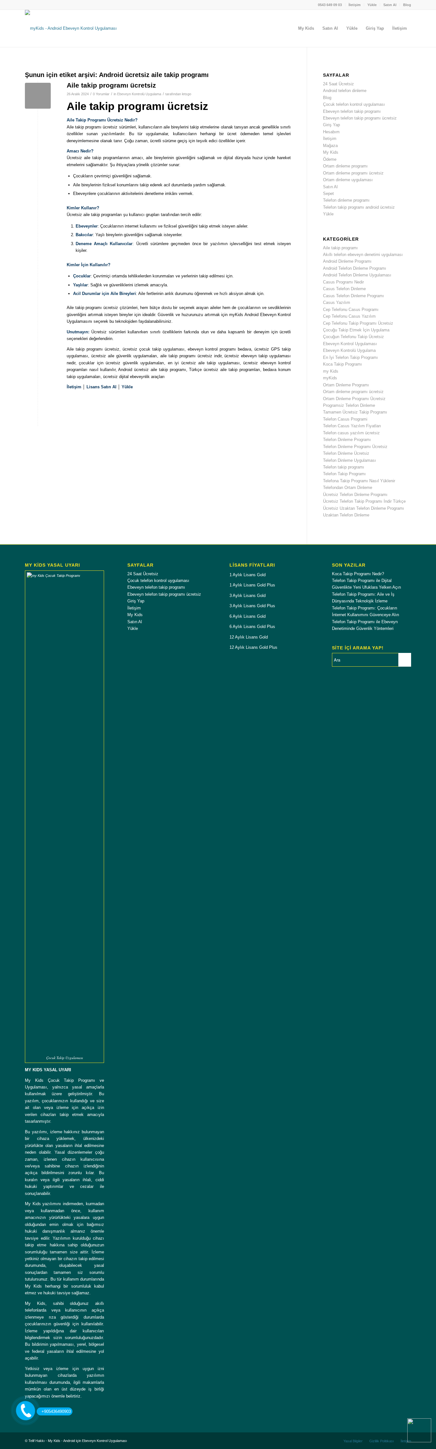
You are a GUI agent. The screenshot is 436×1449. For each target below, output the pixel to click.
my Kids (330, 371)
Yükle (372, 5)
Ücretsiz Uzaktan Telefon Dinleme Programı (363, 508)
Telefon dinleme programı (346, 200)
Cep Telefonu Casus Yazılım (349, 316)
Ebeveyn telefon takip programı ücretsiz (360, 118)
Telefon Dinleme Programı (347, 439)
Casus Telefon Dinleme (344, 288)
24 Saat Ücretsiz (338, 83)
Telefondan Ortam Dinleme (347, 487)
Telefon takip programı (343, 467)
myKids (330, 378)
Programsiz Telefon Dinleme (349, 405)
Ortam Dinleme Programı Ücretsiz (354, 398)
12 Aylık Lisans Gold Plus (253, 647)
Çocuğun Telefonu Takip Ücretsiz (353, 336)
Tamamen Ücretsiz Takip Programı (355, 412)
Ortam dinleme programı (345, 166)
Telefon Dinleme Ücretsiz (346, 453)
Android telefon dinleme (344, 90)
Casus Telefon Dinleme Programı (353, 295)
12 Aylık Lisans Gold (248, 637)
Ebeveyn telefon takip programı (352, 111)
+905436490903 (56, 1411)
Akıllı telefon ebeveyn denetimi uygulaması (363, 254)
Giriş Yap (331, 124)
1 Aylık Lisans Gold (247, 574)
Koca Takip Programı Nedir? (358, 573)
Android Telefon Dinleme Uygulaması (357, 275)
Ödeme (329, 159)
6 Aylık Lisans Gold (247, 616)
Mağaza (330, 145)
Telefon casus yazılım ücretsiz (351, 432)
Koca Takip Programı (342, 364)
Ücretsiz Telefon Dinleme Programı (355, 494)
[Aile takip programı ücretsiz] (38, 96)
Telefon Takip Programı (344, 473)
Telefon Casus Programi (345, 419)
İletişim (355, 5)
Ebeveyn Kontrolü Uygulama (139, 94)
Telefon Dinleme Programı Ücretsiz (355, 446)
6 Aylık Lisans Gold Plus (252, 626)
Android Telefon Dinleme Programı (354, 268)
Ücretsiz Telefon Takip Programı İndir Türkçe (364, 501)
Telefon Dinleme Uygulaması (349, 460)
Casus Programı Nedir (343, 282)
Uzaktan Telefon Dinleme (346, 515)
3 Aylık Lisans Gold (247, 595)
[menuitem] (330, 4)
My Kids (330, 152)
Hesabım (331, 131)
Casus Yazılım (336, 302)
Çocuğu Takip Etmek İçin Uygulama (356, 330)
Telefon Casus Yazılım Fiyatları (352, 425)
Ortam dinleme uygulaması (348, 179)
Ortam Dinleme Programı (346, 385)
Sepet (328, 193)
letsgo (186, 94)
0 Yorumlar (101, 94)
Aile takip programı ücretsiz (111, 85)
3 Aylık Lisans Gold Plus (252, 605)
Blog (407, 5)
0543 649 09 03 (330, 5)
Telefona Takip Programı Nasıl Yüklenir (359, 480)
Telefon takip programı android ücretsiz (359, 207)
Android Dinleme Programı (347, 261)
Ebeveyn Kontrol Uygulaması (350, 343)
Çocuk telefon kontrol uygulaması (354, 104)
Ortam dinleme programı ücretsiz (353, 173)
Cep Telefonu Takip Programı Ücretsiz (358, 323)
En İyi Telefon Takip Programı (350, 357)
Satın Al (389, 5)
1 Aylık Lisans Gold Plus (252, 585)
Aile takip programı (340, 247)
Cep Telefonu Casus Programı (351, 309)
